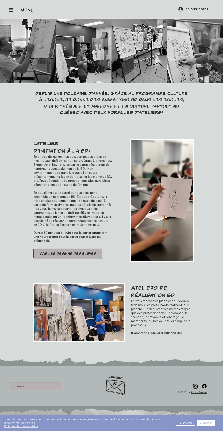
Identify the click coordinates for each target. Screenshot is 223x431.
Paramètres (185, 422)
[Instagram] (195, 386)
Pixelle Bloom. (199, 392)
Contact (115, 377)
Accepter (206, 422)
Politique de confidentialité (21, 426)
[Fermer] (219, 422)
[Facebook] (204, 386)
